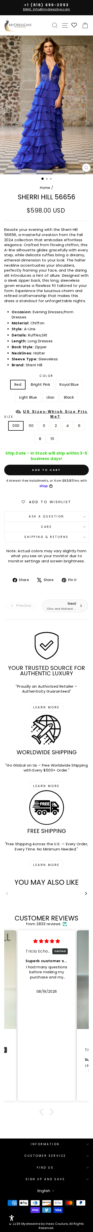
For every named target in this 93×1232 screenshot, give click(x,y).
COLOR (46, 376)
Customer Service (45, 1156)
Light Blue (28, 397)
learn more (46, 707)
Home (45, 187)
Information (45, 1144)
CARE (46, 527)
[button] (42, 1111)
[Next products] (86, 893)
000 (15, 425)
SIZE (46, 414)
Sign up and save (45, 1179)
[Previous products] (6, 893)
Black (69, 397)
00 (31, 425)
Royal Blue (69, 384)
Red (17, 384)
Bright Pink (40, 384)
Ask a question (46, 516)
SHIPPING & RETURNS (46, 537)
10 (52, 438)
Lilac (51, 397)
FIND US (45, 1168)
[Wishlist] (74, 25)
